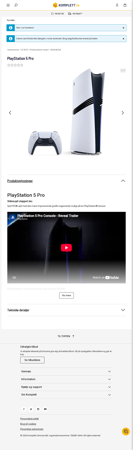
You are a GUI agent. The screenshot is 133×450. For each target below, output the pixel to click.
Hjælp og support (31, 387)
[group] (66, 112)
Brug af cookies (28, 424)
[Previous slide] (10, 113)
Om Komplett (29, 394)
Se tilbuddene (32, 360)
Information (28, 379)
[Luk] (123, 27)
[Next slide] (123, 113)
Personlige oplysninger (31, 429)
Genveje (26, 371)
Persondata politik (29, 418)
